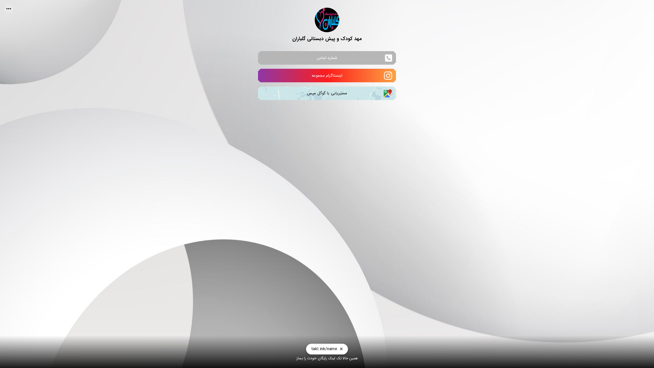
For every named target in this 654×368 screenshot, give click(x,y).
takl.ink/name (324, 346)
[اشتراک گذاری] (8, 8)
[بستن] (341, 346)
